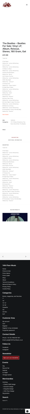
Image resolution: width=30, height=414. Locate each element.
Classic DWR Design (10, 384)
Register (5, 326)
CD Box (5, 312)
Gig (4, 366)
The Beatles (23, 124)
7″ (3, 298)
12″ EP (4, 305)
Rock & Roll (16, 124)
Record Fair (6, 368)
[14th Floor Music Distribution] (7, 5)
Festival (5, 370)
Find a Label (6, 275)
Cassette (5, 307)
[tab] (15, 140)
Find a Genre (6, 273)
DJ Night (5, 372)
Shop (4, 277)
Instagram (6, 349)
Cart (4, 323)
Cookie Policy (6, 289)
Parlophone (20, 122)
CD (3, 309)
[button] (27, 4)
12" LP (12, 122)
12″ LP (4, 303)
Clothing (5, 382)
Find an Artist (7, 271)
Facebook (5, 347)
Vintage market (7, 375)
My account (6, 321)
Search (4, 400)
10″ (3, 300)
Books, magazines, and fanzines (12, 296)
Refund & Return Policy (9, 284)
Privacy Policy (7, 286)
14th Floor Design (9, 391)
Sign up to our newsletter (10, 357)
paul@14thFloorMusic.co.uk (14, 340)
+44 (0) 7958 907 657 (13, 337)
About (4, 280)
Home (4, 269)
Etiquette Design (9, 389)
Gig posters (6, 393)
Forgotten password (9, 330)
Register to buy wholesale (10, 328)
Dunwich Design (8, 386)
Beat (15, 122)
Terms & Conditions (8, 282)
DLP (4, 314)
